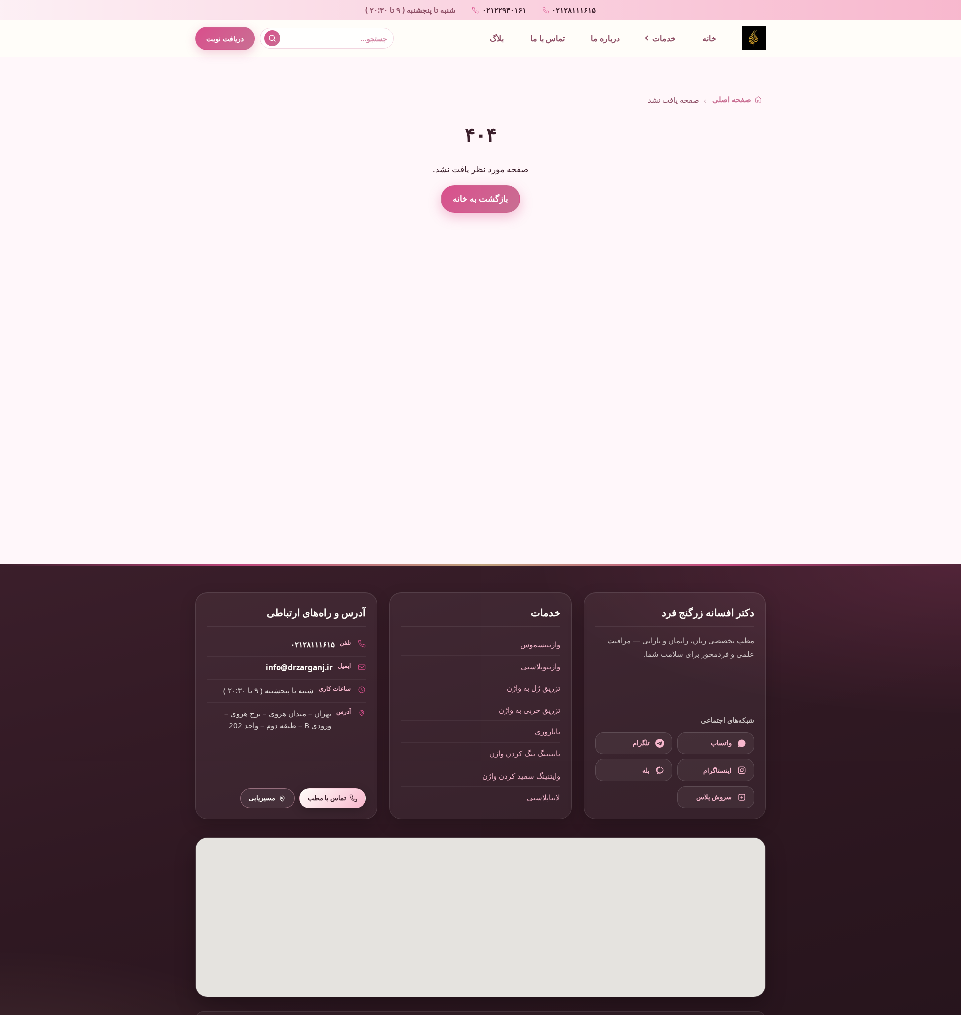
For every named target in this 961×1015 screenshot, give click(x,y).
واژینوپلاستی (540, 666)
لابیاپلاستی (543, 797)
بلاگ (497, 38)
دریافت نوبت (225, 38)
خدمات (664, 38)
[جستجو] (272, 38)
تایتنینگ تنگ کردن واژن (524, 753)
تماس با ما (547, 38)
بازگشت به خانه (480, 198)
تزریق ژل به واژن (533, 688)
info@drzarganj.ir (299, 667)
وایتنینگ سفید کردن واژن (521, 776)
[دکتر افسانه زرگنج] (754, 38)
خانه (709, 38)
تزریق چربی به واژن (529, 710)
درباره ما (605, 38)
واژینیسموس (540, 644)
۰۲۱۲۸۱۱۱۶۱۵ (313, 644)
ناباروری (547, 731)
